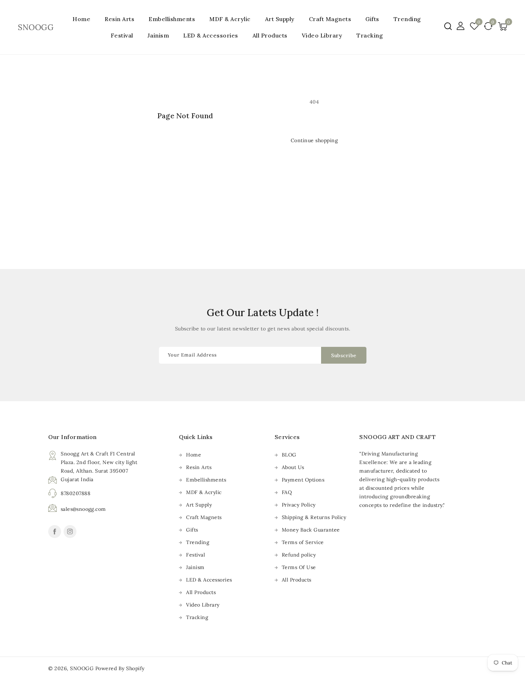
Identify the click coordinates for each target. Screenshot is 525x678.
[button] (448, 26)
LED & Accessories (210, 35)
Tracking (197, 617)
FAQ (287, 492)
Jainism (158, 35)
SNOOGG (82, 668)
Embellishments (172, 19)
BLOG (289, 455)
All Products (201, 592)
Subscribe (343, 355)
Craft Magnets (330, 19)
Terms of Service (303, 542)
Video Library (203, 605)
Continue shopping (314, 140)
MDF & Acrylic (230, 19)
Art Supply (280, 19)
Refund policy (299, 555)
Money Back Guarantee (311, 530)
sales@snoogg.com (83, 509)
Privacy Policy (299, 505)
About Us (293, 467)
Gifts (372, 19)
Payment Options (303, 480)
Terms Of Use (299, 567)
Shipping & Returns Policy (314, 517)
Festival (122, 35)
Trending (407, 19)
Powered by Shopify (120, 668)
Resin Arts (119, 19)
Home (193, 455)
